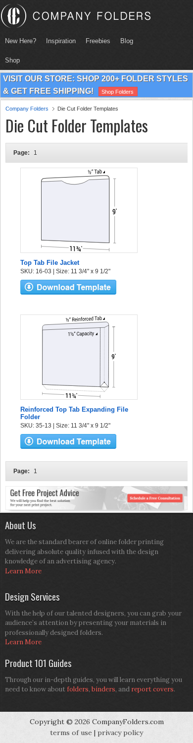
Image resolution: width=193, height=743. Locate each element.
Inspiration (61, 41)
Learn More (23, 571)
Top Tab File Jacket (49, 262)
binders (103, 689)
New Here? (20, 41)
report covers (152, 689)
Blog (126, 41)
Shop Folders (117, 92)
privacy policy (120, 732)
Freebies (95, 41)
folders (78, 689)
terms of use (71, 732)
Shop (10, 60)
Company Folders (26, 109)
